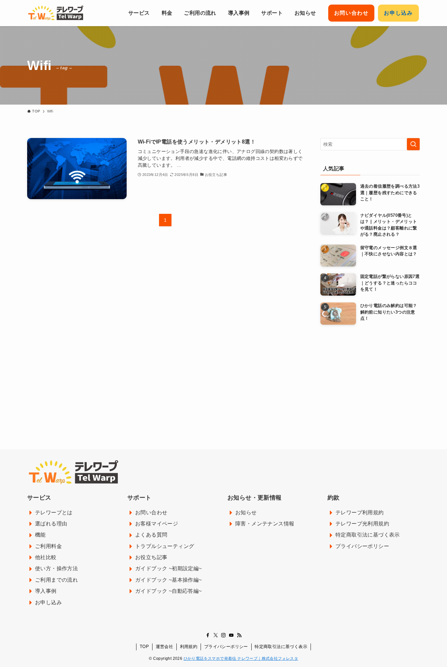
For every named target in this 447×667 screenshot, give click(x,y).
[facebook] (208, 635)
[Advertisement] (370, 377)
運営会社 (164, 646)
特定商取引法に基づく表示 (281, 646)
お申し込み (398, 13)
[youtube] (231, 635)
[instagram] (223, 635)
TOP (144, 646)
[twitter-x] (216, 635)
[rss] (239, 635)
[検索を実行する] (413, 144)
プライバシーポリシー (226, 646)
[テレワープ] (55, 13)
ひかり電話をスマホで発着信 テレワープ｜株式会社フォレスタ (241, 658)
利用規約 (189, 646)
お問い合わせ (351, 13)
